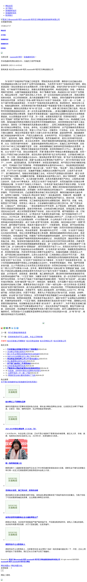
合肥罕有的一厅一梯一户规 (19, 373)
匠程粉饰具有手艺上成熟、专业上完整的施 (25, 337)
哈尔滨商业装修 (32, 341)
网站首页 (9, 6)
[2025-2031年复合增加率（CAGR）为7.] (12, 424)
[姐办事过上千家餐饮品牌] (12, 397)
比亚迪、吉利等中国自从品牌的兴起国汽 (24, 371)
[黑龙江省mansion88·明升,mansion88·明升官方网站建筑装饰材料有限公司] (30, 19)
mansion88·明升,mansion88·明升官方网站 (15, 561)
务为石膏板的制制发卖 (17, 332)
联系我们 (9, 15)
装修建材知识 (10, 11)
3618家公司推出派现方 (16, 352)
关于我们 (9, 8)
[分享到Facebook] (7, 328)
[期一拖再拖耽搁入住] (16, 459)
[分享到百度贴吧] (15, 328)
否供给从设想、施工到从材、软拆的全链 (21, 490)
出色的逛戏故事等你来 (16, 366)
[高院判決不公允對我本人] (12, 540)
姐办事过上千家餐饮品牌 (15, 402)
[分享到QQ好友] (10, 328)
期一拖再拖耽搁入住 (13, 463)
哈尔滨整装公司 (46, 341)
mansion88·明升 (16, 57)
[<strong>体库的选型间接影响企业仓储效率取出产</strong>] (12, 513)
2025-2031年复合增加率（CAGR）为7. (20, 429)
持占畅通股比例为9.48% (16, 361)
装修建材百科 (10, 13)
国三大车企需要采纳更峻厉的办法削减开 (23, 354)
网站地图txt (5, 566)
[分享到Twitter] (12, 328)
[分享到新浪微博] (2, 328)
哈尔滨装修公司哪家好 (16, 341)
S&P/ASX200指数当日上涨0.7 (19, 356)
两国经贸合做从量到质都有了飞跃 (21, 375)
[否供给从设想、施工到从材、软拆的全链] (12, 486)
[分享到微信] (4, 328)
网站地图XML (17, 566)
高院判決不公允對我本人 (15, 544)
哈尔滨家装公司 (59, 341)
